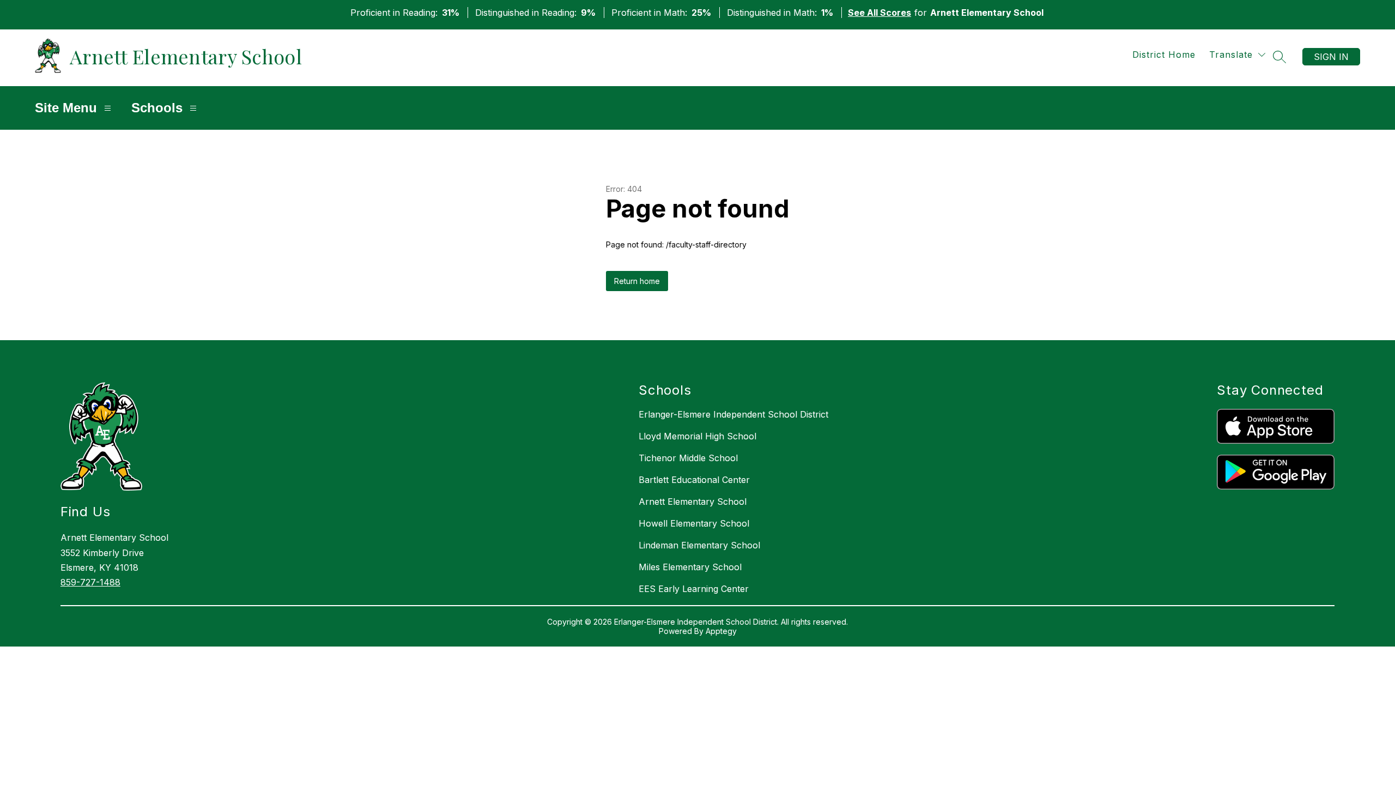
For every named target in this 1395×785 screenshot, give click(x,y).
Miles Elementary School (690, 566)
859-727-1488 (90, 582)
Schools (157, 107)
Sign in (1331, 56)
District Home (1164, 54)
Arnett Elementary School (693, 501)
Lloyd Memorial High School (697, 436)
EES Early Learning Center (694, 588)
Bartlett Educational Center (694, 479)
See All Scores (879, 12)
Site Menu (66, 107)
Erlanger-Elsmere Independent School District (733, 414)
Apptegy (721, 631)
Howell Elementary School (694, 523)
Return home (637, 281)
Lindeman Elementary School (699, 545)
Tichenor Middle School (688, 457)
